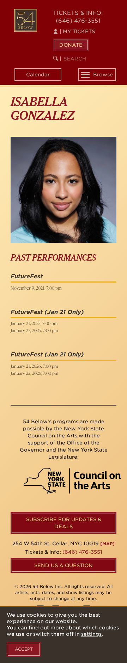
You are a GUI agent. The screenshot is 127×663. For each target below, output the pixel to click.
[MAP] (107, 543)
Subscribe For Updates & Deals (63, 523)
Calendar (38, 74)
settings (91, 634)
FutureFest (27, 276)
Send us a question (63, 565)
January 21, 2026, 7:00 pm (34, 366)
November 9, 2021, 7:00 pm (36, 288)
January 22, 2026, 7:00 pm (34, 373)
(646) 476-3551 (78, 20)
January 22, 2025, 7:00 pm (34, 330)
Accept (24, 649)
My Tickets (77, 31)
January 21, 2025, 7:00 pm (34, 323)
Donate (71, 45)
